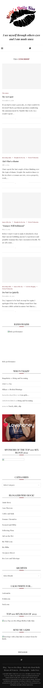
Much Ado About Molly (31, 667)
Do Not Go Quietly (10, 292)
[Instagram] (27, 48)
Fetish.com (6, 599)
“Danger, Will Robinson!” (13, 226)
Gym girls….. (24, 395)
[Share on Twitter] (20, 118)
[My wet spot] (21, 76)
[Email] (35, 48)
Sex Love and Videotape (11, 558)
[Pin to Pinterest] (22, 118)
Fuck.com (5, 604)
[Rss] (37, 48)
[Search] (41, 48)
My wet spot (7, 96)
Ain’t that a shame (10, 161)
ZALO (4, 384)
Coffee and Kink (8, 514)
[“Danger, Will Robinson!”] (21, 205)
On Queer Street (8, 553)
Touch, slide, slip (14, 406)
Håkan (4, 389)
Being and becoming (20, 378)
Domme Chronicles (9, 519)
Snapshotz (6, 378)
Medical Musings (16, 389)
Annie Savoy (6, 502)
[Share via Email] (27, 118)
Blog (4, 667)
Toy (10, 384)
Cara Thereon (7, 508)
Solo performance (9, 361)
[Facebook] (22, 48)
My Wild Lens (7, 542)
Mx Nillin (5, 547)
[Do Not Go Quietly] (21, 270)
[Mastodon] (30, 48)
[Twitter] (25, 48)
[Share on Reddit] (24, 118)
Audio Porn (35, 670)
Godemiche (6, 593)
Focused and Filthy (9, 525)
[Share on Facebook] (18, 118)
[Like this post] (15, 118)
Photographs (24, 670)
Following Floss (8, 530)
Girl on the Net (7, 536)
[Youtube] (32, 48)
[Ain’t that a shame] (21, 141)
